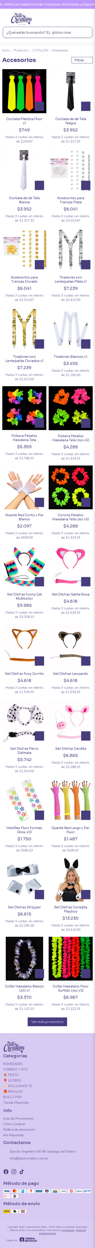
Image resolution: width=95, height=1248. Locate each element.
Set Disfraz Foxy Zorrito (24, 674)
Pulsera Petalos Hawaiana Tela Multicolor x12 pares (24, 438)
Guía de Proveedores (18, 1118)
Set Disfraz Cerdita (70, 749)
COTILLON (42, 50)
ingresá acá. (68, 1230)
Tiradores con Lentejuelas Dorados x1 (24, 359)
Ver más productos (47, 1022)
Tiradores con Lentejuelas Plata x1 (71, 279)
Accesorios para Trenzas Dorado (24, 279)
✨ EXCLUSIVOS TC (18, 1086)
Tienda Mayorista (15, 1102)
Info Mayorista (13, 1135)
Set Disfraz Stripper (24, 907)
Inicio (7, 50)
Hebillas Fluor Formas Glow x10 (24, 830)
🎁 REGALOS (13, 1091)
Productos (23, 50)
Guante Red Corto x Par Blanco (24, 517)
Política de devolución (19, 1129)
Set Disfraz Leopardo (70, 674)
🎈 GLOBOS (12, 1080)
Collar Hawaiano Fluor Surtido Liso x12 (71, 988)
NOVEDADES (13, 1064)
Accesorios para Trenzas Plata (70, 200)
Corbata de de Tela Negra (70, 121)
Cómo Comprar (14, 1124)
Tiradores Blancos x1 (70, 357)
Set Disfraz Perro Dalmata (24, 751)
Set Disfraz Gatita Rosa (70, 594)
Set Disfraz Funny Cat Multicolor (24, 596)
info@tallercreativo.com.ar (29, 1158)
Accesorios (60, 50)
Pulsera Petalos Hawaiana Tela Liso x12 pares (70, 438)
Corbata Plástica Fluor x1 (24, 121)
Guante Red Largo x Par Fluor (70, 830)
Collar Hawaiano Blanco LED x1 (24, 988)
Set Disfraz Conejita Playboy (70, 909)
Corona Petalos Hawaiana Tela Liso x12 (70, 517)
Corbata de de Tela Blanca (24, 200)
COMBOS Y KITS (15, 1069)
